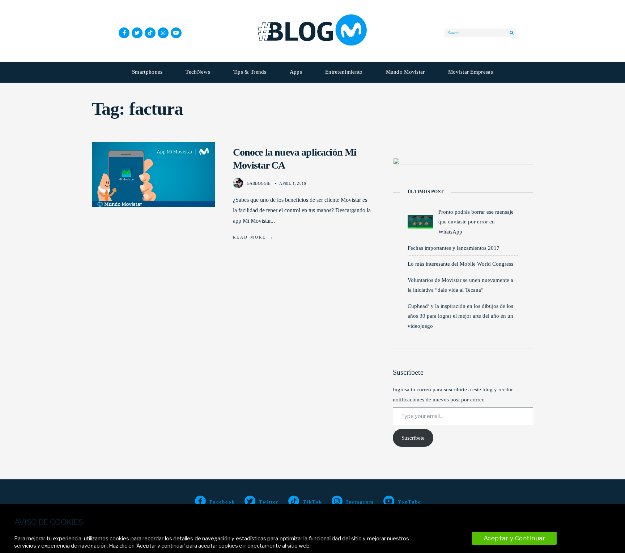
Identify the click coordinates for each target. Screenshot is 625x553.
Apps (296, 72)
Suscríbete (413, 438)
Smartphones (147, 72)
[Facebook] (124, 32)
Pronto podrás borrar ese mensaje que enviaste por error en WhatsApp (476, 222)
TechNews (198, 72)
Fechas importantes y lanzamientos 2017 (453, 248)
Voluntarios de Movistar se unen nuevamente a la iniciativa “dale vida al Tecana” (460, 285)
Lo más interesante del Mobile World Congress (460, 264)
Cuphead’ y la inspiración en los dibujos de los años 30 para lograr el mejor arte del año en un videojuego (460, 316)
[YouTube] (176, 32)
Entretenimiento (344, 72)
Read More (254, 236)
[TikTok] (150, 32)
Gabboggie (259, 183)
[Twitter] (137, 32)
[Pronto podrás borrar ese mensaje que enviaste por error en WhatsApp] (420, 221)
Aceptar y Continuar (514, 538)
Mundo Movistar (405, 72)
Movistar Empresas (470, 72)
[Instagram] (163, 32)
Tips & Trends (250, 72)
